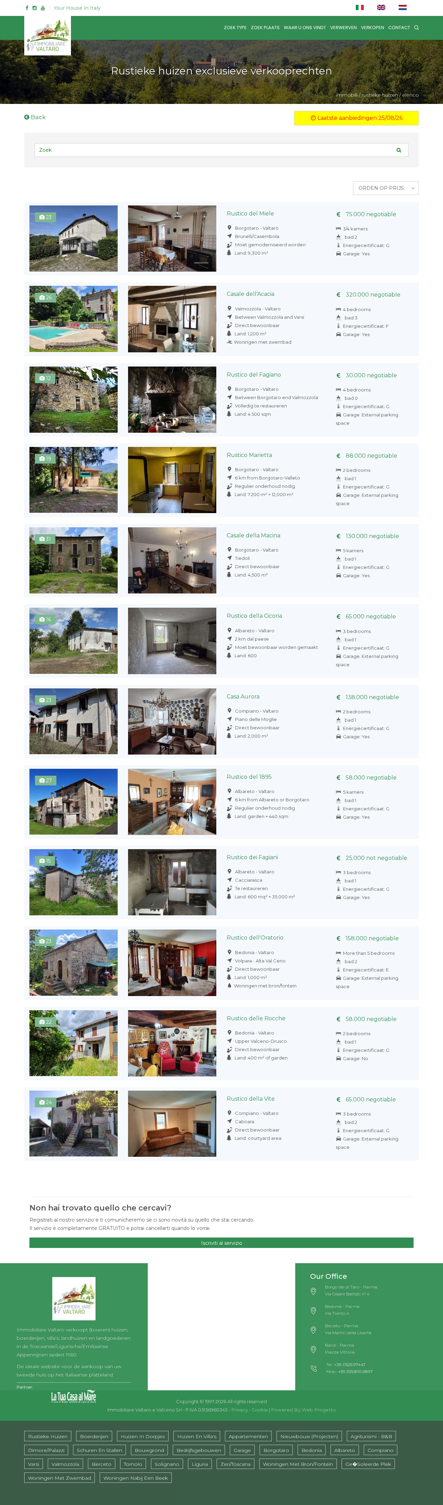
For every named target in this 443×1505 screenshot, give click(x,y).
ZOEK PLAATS (265, 27)
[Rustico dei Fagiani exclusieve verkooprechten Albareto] (73, 882)
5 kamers (353, 550)
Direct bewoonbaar (257, 325)
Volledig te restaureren (260, 405)
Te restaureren (251, 888)
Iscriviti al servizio (221, 1243)
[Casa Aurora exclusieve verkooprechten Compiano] (73, 721)
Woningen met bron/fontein (265, 985)
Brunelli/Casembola (256, 236)
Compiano (381, 1450)
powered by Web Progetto (303, 1409)
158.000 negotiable (371, 938)
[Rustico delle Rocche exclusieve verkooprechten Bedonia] (73, 1043)
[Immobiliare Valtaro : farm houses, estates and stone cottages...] (74, 1296)
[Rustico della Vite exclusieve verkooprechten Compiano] (73, 1124)
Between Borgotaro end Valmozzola (276, 397)
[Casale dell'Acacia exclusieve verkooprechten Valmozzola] (73, 319)
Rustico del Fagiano (254, 374)
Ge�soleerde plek (368, 1464)
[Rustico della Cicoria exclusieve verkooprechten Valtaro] (172, 641)
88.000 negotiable (370, 455)
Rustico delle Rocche (256, 1018)
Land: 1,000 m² (251, 977)
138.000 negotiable (371, 697)
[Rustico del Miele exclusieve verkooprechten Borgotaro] (73, 238)
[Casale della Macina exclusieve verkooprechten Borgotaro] (73, 560)
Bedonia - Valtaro (254, 952)
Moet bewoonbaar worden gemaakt (276, 647)
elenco (410, 95)
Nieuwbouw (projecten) (309, 1436)
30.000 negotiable (370, 375)
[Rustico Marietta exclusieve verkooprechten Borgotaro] (73, 480)
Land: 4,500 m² (251, 575)
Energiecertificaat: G (366, 245)
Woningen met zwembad (262, 342)
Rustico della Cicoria (254, 616)
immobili (347, 95)
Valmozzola (65, 1464)
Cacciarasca (248, 880)
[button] (386, 188)
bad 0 (351, 398)
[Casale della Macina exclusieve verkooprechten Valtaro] (172, 560)
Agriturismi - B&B (371, 1436)
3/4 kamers (355, 228)
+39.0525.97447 (349, 1364)
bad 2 (351, 237)
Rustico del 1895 (249, 777)
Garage (242, 1450)
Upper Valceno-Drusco (260, 1041)
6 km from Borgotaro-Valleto (267, 478)
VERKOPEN (372, 27)
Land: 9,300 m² (251, 253)
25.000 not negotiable (375, 858)
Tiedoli (242, 558)
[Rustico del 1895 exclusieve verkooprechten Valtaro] (172, 802)
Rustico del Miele (250, 213)
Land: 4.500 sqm (253, 414)
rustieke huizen (380, 95)
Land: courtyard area (258, 1138)
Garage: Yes (356, 253)
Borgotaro (276, 1450)
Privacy (239, 1409)
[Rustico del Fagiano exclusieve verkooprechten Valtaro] (172, 400)
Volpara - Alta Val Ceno (260, 960)
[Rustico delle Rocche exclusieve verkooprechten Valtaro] (172, 1043)
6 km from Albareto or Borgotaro (271, 799)
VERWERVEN (343, 27)
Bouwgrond (149, 1450)
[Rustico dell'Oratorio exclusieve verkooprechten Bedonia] (73, 963)
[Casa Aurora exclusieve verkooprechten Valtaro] (172, 721)
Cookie (260, 1409)
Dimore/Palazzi (46, 1450)
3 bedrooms (357, 631)
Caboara (244, 1121)
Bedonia (311, 1450)
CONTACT (399, 27)
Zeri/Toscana (235, 1464)
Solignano (167, 1464)
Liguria (200, 1464)
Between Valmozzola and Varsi (269, 317)
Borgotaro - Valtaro (256, 228)
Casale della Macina (253, 535)
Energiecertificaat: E (366, 969)
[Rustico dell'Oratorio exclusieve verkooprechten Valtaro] (172, 963)
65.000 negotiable (370, 616)
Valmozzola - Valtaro (257, 308)
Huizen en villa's (196, 1436)
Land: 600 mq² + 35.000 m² (265, 896)
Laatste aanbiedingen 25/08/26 (359, 118)
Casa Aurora (243, 696)
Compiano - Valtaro (256, 711)
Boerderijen (94, 1436)
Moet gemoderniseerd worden (270, 244)
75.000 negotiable (370, 214)
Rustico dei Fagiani (252, 857)
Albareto (344, 1450)
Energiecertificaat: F (366, 326)
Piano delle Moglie (255, 719)
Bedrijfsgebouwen (199, 1450)
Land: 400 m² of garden (261, 1057)
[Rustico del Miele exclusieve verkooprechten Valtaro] (172, 238)
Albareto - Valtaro (254, 630)
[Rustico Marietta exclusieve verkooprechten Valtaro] (172, 480)
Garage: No (355, 1058)
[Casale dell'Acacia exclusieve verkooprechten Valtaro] (172, 319)
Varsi (33, 1464)
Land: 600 (246, 655)
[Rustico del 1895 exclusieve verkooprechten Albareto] (73, 802)
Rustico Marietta (249, 455)
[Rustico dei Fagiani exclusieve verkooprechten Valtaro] (172, 882)
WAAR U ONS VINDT (305, 27)
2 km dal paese (251, 639)
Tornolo (133, 1464)
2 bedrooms (356, 470)
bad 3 (351, 317)
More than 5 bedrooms (369, 953)
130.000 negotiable (371, 536)
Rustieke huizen (47, 1436)
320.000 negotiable (372, 294)
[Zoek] (416, 27)
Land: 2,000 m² (251, 736)
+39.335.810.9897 (355, 1371)
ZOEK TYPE (235, 27)
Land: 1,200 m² (250, 333)
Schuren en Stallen (99, 1450)
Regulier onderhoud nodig (264, 486)
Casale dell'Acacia (250, 294)
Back (37, 117)
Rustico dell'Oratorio (255, 937)
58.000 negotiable (370, 777)
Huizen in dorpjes (143, 1436)
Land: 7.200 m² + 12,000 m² (264, 494)
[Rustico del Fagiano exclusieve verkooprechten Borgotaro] (73, 400)
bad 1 (350, 478)
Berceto (101, 1464)
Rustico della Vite (251, 1098)
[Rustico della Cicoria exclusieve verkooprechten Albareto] (73, 641)
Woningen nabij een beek (135, 1478)
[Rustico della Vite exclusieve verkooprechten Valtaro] (172, 1124)
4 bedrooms (357, 309)
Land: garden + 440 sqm (261, 816)
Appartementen (248, 1436)
